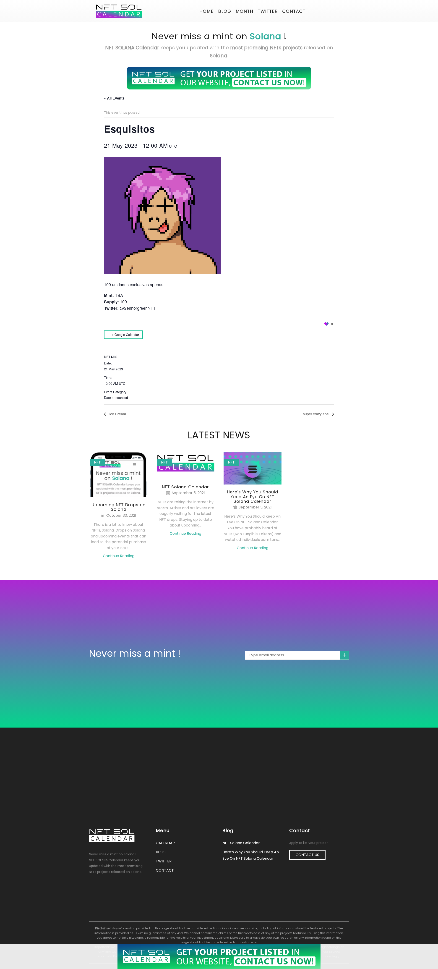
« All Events (114, 98)
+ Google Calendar (125, 334)
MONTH (244, 11)
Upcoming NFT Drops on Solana (118, 507)
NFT (97, 462)
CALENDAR (165, 843)
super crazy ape (316, 413)
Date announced (116, 397)
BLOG (224, 11)
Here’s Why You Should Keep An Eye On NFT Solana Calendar (252, 496)
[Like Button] (326, 323)
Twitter (268, 11)
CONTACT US (307, 854)
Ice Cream (117, 413)
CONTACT (293, 11)
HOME (206, 11)
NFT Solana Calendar (185, 487)
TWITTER (164, 861)
